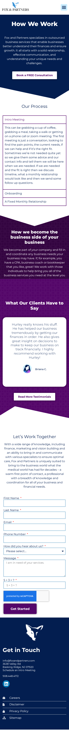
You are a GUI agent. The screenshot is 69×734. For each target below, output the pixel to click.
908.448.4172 (11, 676)
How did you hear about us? (24, 546)
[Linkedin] (6, 683)
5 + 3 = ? (9, 580)
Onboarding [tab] (13, 193)
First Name (12, 498)
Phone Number (15, 534)
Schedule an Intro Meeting (19, 670)
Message (10, 558)
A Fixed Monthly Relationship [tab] (25, 201)
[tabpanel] (34, 156)
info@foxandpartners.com (19, 660)
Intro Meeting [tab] (14, 119)
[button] (64, 7)
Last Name (11, 510)
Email (8, 522)
